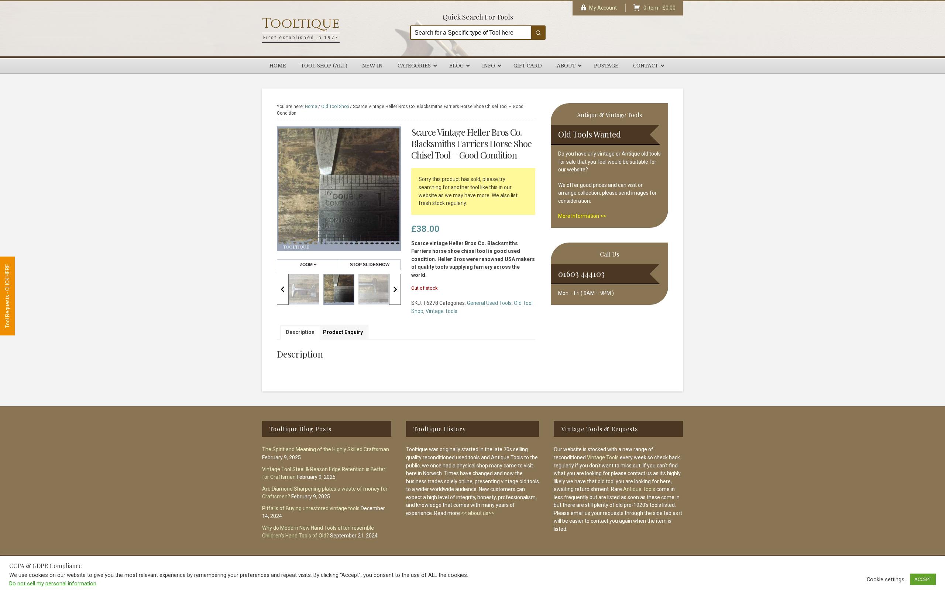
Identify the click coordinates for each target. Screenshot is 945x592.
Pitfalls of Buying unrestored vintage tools (311, 508)
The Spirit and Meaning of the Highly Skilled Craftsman (325, 449)
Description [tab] (300, 332)
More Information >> (582, 216)
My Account (603, 8)
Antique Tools (639, 489)
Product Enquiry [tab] (343, 332)
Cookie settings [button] (885, 579)
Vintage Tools (441, 311)
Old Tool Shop (335, 106)
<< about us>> (477, 513)
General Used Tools (489, 303)
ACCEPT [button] (922, 579)
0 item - (659, 8)
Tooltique (301, 23)
